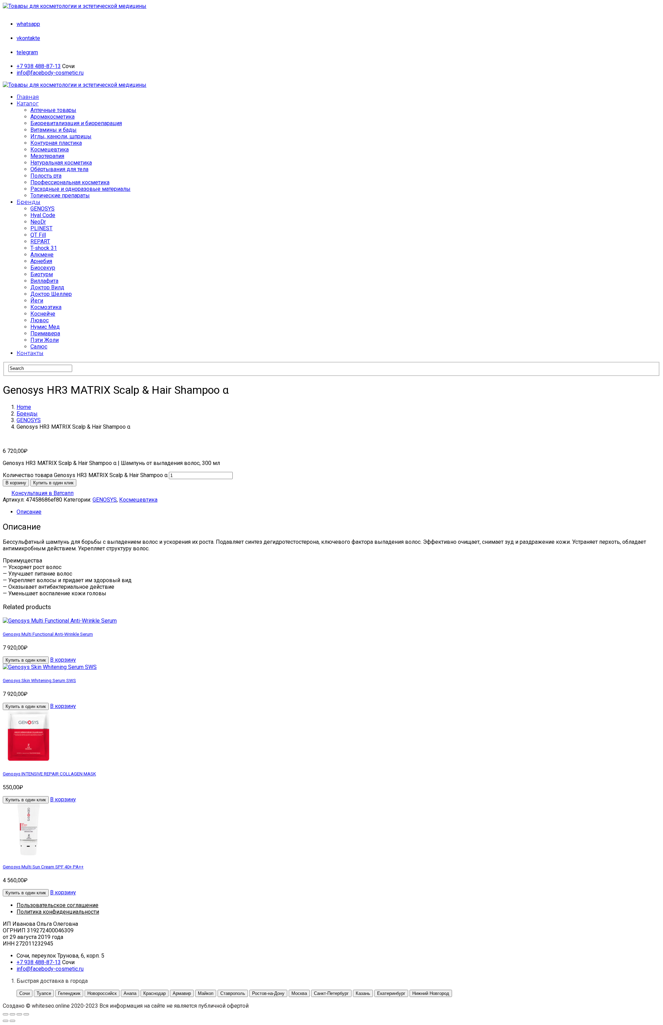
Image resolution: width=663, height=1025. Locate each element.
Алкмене (42, 254)
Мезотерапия (47, 156)
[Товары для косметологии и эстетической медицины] (74, 6)
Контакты (30, 353)
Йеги (36, 300)
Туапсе (44, 993)
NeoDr (38, 221)
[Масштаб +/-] (5, 1014)
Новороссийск (102, 993)
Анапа (130, 993)
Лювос (39, 320)
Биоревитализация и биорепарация (76, 123)
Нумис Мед (45, 327)
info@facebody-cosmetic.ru (50, 72)
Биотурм (41, 274)
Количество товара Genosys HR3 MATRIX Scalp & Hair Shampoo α (85, 475)
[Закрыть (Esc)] (26, 1014)
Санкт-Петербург (331, 993)
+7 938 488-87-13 (39, 66)
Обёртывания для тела (59, 169)
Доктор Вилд (47, 287)
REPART (40, 241)
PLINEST (41, 228)
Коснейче (42, 313)
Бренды (28, 202)
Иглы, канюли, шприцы (61, 136)
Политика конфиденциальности (58, 911)
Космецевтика (49, 149)
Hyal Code (42, 215)
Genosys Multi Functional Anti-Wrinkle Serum (48, 634)
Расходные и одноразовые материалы (80, 189)
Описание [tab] (29, 512)
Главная (28, 97)
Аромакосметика (52, 116)
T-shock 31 (43, 248)
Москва (299, 993)
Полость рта (45, 176)
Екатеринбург (391, 993)
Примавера (45, 333)
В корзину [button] (63, 659)
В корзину (16, 482)
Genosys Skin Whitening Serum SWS (39, 680)
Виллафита (44, 281)
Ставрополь (232, 993)
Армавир (182, 993)
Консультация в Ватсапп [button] (42, 493)
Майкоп (205, 993)
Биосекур (42, 267)
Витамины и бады (53, 130)
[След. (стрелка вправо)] (12, 1021)
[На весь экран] (12, 1014)
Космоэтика (45, 307)
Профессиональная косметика (69, 182)
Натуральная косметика (61, 162)
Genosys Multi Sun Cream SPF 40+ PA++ (43, 866)
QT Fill (38, 235)
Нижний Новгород (430, 993)
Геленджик (69, 993)
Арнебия (41, 261)
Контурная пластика (56, 143)
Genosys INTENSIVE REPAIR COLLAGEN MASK (49, 773)
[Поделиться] (19, 1014)
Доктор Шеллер (51, 294)
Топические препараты (60, 195)
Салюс (38, 346)
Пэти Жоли (44, 340)
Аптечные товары (53, 110)
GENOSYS (42, 208)
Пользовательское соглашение (57, 905)
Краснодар (154, 993)
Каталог (28, 103)
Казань (363, 993)
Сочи (24, 993)
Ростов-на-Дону (268, 993)
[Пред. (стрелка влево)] (5, 1021)
